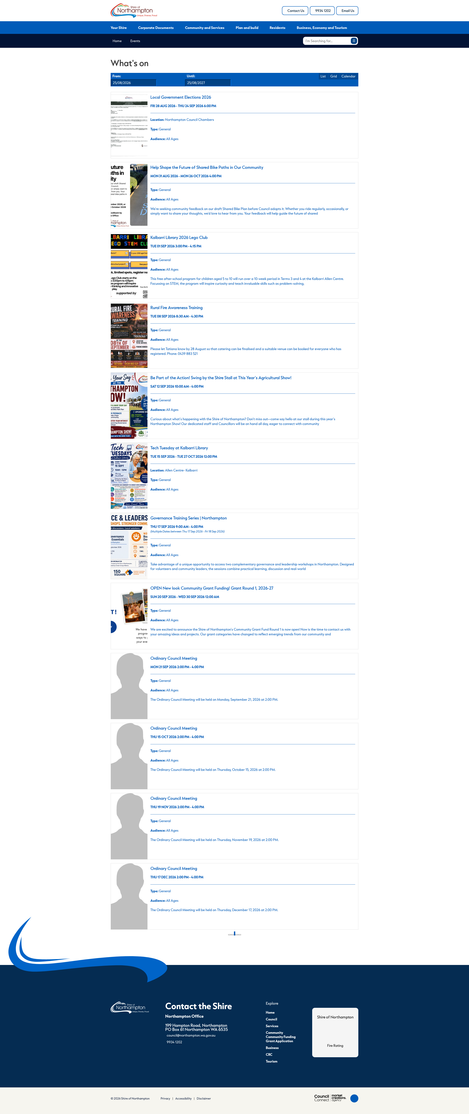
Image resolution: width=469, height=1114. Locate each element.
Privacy (165, 1098)
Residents (277, 27)
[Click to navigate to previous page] (232, 934)
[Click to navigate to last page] (239, 934)
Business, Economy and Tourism (322, 27)
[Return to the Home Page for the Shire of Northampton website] (130, 1007)
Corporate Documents (156, 27)
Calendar (348, 76)
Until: (191, 76)
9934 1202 (325, 12)
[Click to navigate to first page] (229, 934)
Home (117, 41)
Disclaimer (204, 1098)
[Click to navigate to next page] (236, 934)
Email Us (350, 12)
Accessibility (183, 1098)
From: (116, 76)
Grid (333, 76)
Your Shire (119, 27)
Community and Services (204, 27)
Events (135, 41)
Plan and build (247, 27)
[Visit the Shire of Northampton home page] (134, 10)
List (323, 76)
